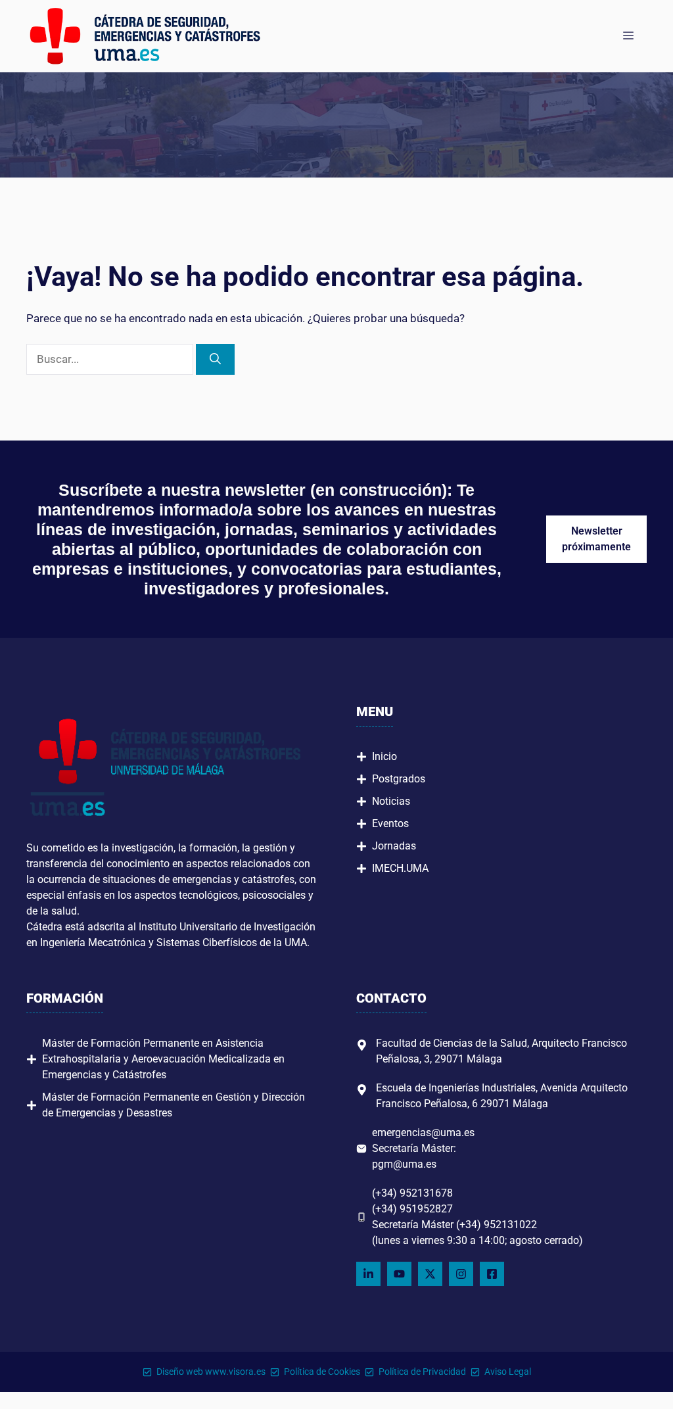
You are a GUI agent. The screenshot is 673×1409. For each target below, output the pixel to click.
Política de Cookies (322, 1371)
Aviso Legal (507, 1371)
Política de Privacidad (422, 1371)
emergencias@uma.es (423, 1132)
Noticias (391, 801)
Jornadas (394, 846)
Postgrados (398, 779)
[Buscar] (215, 359)
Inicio (384, 756)
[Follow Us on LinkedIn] (368, 1274)
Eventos (390, 823)
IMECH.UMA (400, 868)
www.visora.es (235, 1371)
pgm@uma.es (404, 1164)
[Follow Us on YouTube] (399, 1274)
